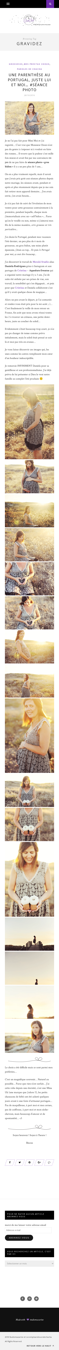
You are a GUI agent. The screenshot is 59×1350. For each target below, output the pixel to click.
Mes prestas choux (36, 64)
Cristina (19, 288)
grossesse (16, 64)
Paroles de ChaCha (29, 69)
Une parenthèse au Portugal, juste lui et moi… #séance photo (29, 82)
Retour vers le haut (39, 1346)
